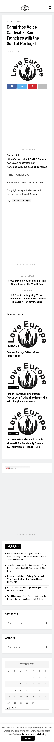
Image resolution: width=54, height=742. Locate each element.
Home (9, 21)
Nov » (14, 708)
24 (33, 696)
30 (27, 703)
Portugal (17, 21)
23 (27, 696)
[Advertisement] (27, 119)
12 (45, 684)
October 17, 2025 (14, 51)
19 (45, 690)
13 (9, 690)
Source (33, 194)
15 (21, 690)
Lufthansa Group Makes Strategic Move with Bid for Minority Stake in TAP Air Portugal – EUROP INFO (25, 443)
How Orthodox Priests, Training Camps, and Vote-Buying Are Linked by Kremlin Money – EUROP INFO (25, 579)
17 (33, 690)
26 (45, 696)
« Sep (8, 708)
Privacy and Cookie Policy (34, 734)
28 (15, 703)
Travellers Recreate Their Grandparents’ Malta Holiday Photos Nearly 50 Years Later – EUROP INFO (26, 568)
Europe (17, 201)
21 (15, 696)
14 (15, 690)
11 (39, 684)
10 (33, 684)
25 (39, 696)
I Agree (28, 738)
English (12, 468)
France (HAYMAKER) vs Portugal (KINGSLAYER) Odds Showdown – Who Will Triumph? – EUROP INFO (27, 397)
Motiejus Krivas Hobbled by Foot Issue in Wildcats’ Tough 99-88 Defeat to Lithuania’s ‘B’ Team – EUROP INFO (27, 556)
